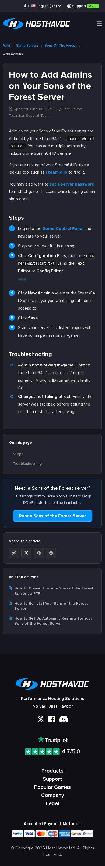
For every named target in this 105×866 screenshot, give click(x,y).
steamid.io (56, 172)
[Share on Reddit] (51, 553)
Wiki (6, 45)
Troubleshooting (27, 463)
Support (84, 6)
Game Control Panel (63, 228)
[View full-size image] (22, 278)
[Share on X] (26, 553)
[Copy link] (14, 553)
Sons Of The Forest (61, 45)
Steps (18, 454)
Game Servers (27, 45)
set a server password (72, 184)
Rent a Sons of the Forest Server (52, 516)
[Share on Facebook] (39, 553)
